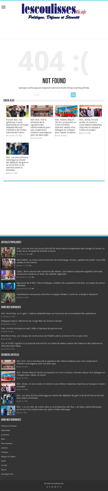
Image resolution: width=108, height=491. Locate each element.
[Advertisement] (54, 29)
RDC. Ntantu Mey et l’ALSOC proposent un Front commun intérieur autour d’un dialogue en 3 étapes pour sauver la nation (65, 126)
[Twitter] (52, 487)
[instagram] (60, 487)
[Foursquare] (58, 487)
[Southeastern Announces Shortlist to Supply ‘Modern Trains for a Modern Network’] (8, 298)
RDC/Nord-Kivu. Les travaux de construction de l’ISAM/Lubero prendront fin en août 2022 (44, 336)
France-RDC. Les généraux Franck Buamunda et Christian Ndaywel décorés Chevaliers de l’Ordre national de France (17, 126)
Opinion (4, 448)
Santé (3, 461)
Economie (5, 435)
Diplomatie (5, 430)
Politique (4, 452)
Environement (6, 443)
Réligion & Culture (8, 456)
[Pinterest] (55, 487)
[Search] (73, 94)
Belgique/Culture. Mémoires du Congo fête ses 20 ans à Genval (31, 321)
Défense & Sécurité (8, 426)
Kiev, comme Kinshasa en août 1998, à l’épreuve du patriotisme (31, 328)
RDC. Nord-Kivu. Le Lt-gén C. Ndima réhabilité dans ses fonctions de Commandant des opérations (48, 313)
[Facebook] (50, 487)
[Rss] (47, 487)
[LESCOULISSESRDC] (54, 11)
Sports (3, 470)
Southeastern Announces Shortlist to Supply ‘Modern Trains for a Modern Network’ (57, 294)
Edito (3, 439)
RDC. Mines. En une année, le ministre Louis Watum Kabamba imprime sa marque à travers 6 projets (90, 124)
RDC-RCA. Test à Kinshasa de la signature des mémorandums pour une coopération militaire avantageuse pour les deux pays (41, 127)
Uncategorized (7, 474)
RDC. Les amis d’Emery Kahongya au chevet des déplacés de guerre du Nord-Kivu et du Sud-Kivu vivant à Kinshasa (17, 163)
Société (4, 465)
